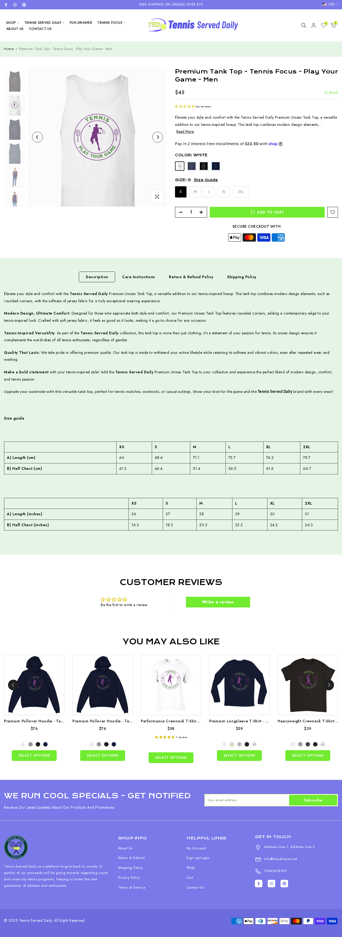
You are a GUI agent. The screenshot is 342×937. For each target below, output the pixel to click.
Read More (185, 131)
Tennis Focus (109, 22)
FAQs (190, 867)
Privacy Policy (129, 877)
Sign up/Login (198, 857)
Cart (189, 877)
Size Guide (206, 180)
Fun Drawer (81, 22)
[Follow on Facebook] (6, 5)
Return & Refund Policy (191, 277)
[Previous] (37, 137)
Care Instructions (138, 277)
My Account (196, 848)
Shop (11, 22)
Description (97, 277)
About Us (15, 28)
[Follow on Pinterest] (24, 5)
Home (9, 48)
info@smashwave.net (280, 858)
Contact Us (40, 28)
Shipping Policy (241, 277)
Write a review (218, 602)
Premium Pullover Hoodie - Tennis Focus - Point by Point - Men (63, 720)
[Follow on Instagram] (15, 5)
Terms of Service (131, 887)
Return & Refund (131, 857)
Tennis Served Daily (42, 22)
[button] (185, 106)
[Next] (157, 137)
